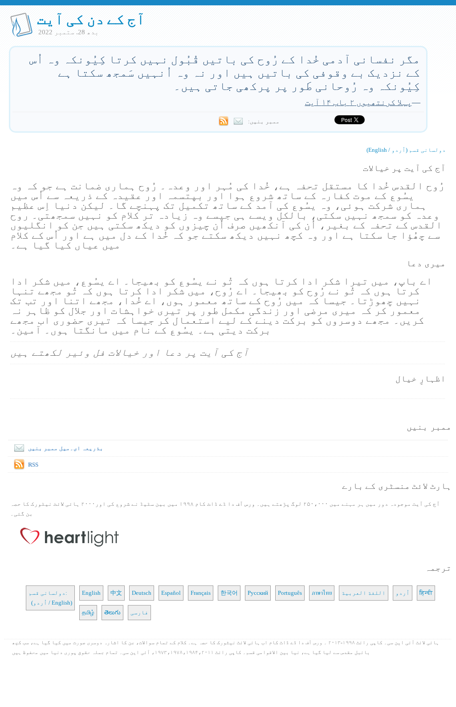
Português (290, 592)
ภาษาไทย (322, 592)
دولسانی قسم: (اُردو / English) (50, 597)
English (91, 592)
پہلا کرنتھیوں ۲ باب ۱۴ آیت (358, 102)
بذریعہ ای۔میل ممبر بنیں (65, 448)
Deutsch (141, 592)
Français (201, 592)
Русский (258, 592)
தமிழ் (88, 612)
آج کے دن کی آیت (91, 19)
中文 (116, 592)
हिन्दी (425, 592)
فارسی (139, 612)
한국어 (229, 592)
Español (171, 592)
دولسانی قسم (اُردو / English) (406, 149)
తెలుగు (112, 612)
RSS (33, 464)
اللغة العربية (364, 592)
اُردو (402, 592)
